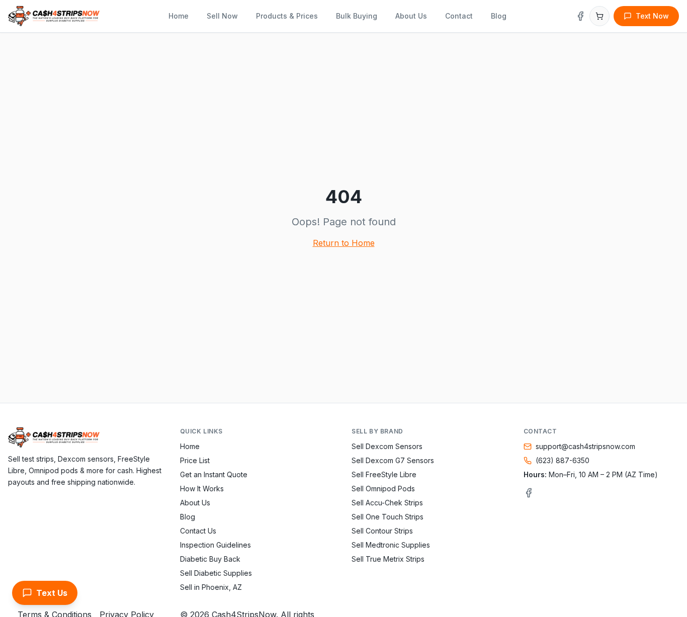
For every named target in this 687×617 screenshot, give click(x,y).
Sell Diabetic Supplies (216, 573)
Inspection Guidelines (215, 545)
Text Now (652, 16)
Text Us (51, 593)
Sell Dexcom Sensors (387, 446)
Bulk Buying (356, 16)
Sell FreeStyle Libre (384, 474)
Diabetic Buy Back (210, 559)
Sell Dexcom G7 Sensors (393, 460)
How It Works (202, 488)
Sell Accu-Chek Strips (387, 502)
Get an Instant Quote (213, 474)
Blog (498, 16)
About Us (411, 16)
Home (178, 16)
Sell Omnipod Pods (383, 488)
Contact (459, 16)
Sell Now (222, 16)
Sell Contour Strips (382, 530)
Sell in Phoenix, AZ (211, 587)
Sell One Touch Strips (387, 516)
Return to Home (344, 243)
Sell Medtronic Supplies (391, 545)
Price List (195, 460)
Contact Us (198, 530)
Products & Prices (287, 16)
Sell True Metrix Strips (388, 559)
